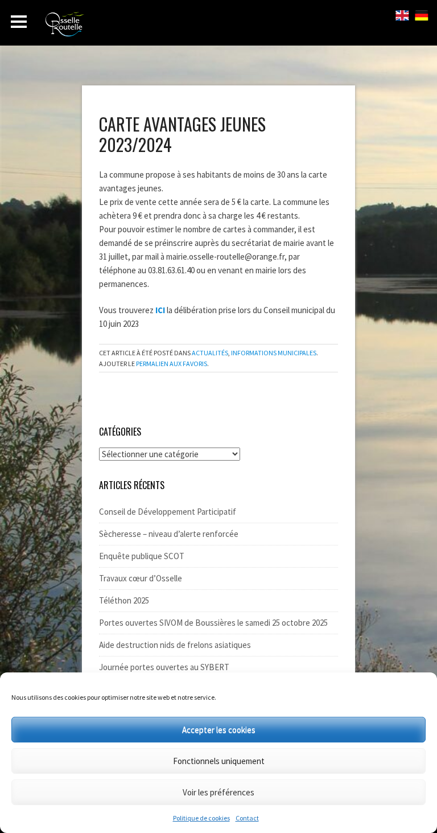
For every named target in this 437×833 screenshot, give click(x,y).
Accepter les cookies (218, 729)
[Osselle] (108, 27)
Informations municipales (273, 352)
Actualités (210, 352)
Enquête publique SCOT (141, 556)
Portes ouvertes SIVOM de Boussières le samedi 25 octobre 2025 (213, 622)
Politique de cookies (201, 818)
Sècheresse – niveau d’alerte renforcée (168, 533)
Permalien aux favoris (171, 363)
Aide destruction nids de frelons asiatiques (175, 644)
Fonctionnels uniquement (219, 761)
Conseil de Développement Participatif (167, 511)
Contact (247, 818)
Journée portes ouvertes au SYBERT (164, 667)
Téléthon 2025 (124, 600)
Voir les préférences (218, 792)
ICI (160, 310)
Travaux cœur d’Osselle (140, 578)
